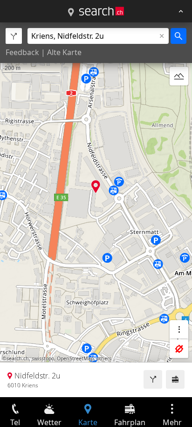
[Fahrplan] (175, 379)
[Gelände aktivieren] (179, 76)
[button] (95, 186)
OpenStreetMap (75, 358)
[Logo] (101, 11)
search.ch (18, 358)
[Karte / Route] (71, 12)
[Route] (153, 379)
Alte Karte (64, 52)
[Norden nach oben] (179, 98)
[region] (96, 209)
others (103, 358)
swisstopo (43, 358)
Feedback (22, 52)
